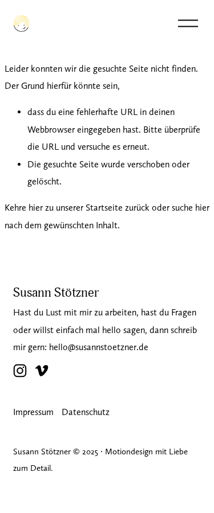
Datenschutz (86, 412)
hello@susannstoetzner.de (98, 347)
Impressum (33, 412)
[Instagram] (20, 370)
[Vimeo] (42, 370)
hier (36, 207)
